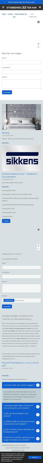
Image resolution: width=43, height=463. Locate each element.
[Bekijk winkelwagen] (40, 7)
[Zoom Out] (38, 46)
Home (4, 14)
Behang (5, 133)
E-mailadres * (6, 67)
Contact (10, 14)
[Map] (21, 34)
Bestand (4, 296)
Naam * (4, 58)
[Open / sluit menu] (3, 7)
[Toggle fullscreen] (38, 22)
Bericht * (5, 77)
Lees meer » (5, 142)
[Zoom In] (38, 43)
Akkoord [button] (35, 457)
